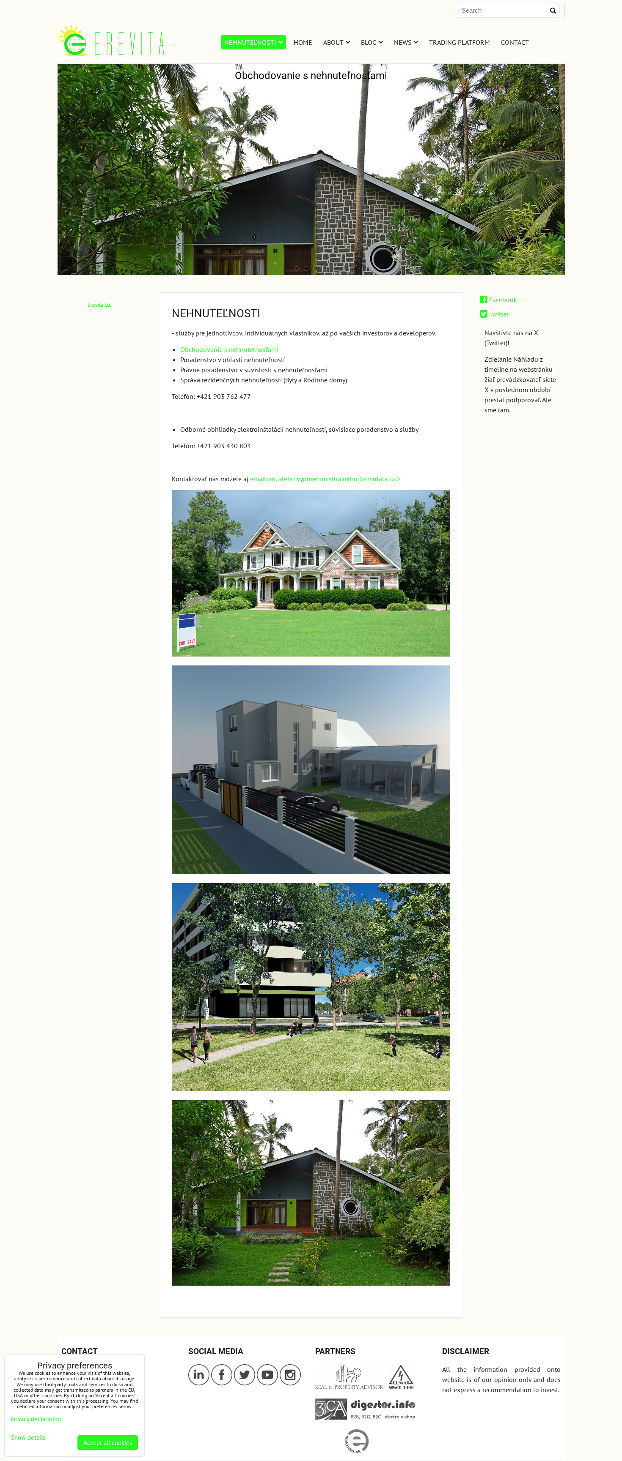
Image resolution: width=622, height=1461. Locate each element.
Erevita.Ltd (100, 304)
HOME (303, 42)
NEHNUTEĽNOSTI (250, 42)
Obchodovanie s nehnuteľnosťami (229, 349)
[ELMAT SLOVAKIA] (401, 1387)
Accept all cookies (107, 1443)
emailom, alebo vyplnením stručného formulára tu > (325, 478)
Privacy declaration (36, 1419)
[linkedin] (198, 1383)
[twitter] (245, 1383)
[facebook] (221, 1383)
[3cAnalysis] (331, 1417)
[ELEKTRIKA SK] (356, 1451)
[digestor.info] (381, 1417)
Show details (28, 1438)
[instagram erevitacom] (290, 1383)
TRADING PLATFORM (459, 42)
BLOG (369, 42)
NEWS (403, 42)
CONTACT (515, 42)
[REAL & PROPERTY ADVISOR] (350, 1387)
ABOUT (333, 42)
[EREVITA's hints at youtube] (268, 1383)
